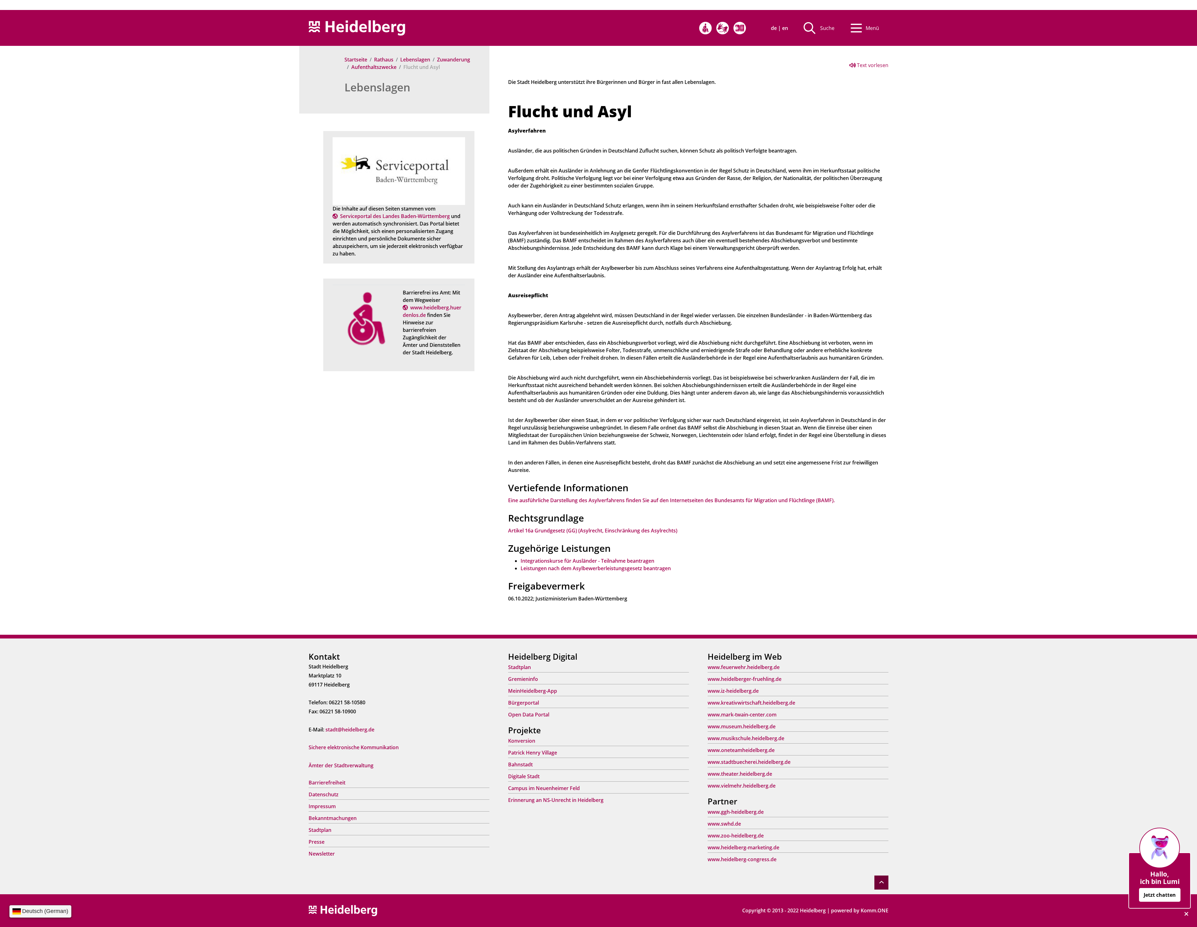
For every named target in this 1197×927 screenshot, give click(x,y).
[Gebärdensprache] (722, 28)
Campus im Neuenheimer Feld (544, 788)
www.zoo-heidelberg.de (736, 835)
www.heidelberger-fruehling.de (744, 679)
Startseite (355, 59)
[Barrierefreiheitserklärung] (705, 28)
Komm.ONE (874, 910)
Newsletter (322, 853)
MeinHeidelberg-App (532, 690)
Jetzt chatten (1160, 894)
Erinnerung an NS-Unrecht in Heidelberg (555, 800)
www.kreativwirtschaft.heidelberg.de (751, 702)
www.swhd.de (724, 823)
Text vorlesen (872, 65)
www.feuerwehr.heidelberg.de (744, 667)
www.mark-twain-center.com (742, 714)
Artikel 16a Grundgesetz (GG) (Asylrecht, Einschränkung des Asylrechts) (592, 530)
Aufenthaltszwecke (374, 67)
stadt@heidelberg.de (349, 729)
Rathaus (383, 59)
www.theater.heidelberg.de (740, 773)
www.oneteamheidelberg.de (741, 750)
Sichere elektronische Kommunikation (354, 747)
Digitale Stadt (524, 776)
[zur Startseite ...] (343, 910)
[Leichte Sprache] (739, 28)
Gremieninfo (523, 679)
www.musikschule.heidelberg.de (746, 738)
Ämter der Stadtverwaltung (341, 765)
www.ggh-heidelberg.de (736, 811)
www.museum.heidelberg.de (742, 726)
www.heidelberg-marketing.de (743, 847)
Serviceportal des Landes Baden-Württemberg (395, 216)
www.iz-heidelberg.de (733, 690)
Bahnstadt (520, 764)
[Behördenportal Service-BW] (399, 170)
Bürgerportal (523, 702)
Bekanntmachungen (333, 818)
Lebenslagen (415, 59)
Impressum (322, 806)
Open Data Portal (528, 714)
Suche (827, 28)
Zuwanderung (453, 59)
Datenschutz (324, 794)
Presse (316, 841)
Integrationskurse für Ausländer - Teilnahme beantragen (587, 560)
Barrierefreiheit (327, 782)
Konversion (521, 740)
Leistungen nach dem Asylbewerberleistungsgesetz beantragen (596, 568)
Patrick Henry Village (532, 752)
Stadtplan (320, 830)
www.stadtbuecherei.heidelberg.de (749, 762)
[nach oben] (881, 883)
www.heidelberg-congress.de (742, 859)
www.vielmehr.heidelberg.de (742, 785)
